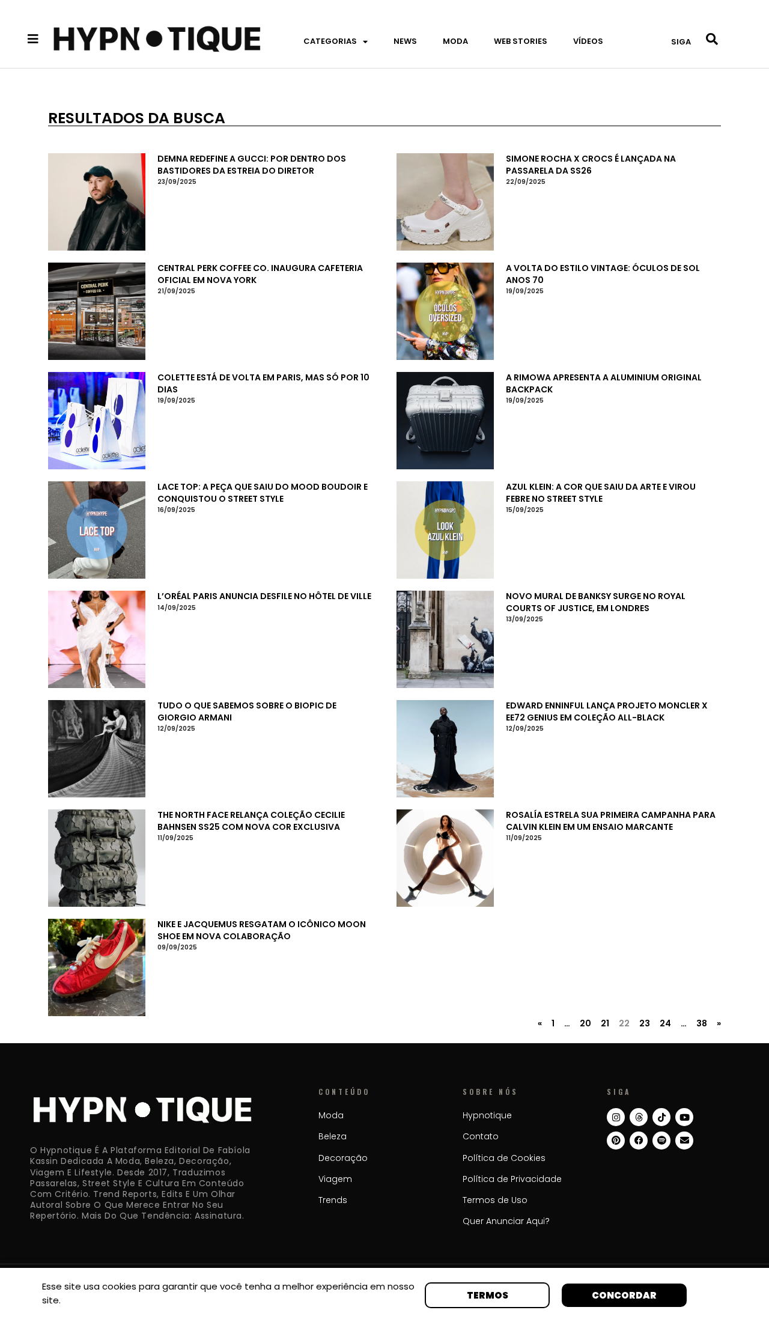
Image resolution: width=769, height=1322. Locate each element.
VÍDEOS (588, 41)
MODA (455, 41)
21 (605, 1023)
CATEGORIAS (330, 41)
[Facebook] (639, 1141)
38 (701, 1023)
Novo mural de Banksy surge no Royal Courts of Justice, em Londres (595, 602)
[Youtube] (684, 1117)
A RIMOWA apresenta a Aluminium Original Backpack (604, 383)
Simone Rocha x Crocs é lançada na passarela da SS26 (591, 165)
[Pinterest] (616, 1141)
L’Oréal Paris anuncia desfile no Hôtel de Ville (264, 596)
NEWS (405, 41)
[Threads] (639, 1117)
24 (665, 1023)
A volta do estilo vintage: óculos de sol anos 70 (603, 274)
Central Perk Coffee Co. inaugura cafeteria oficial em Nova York (260, 274)
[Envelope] (684, 1141)
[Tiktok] (661, 1117)
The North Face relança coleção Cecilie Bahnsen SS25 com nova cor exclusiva (251, 821)
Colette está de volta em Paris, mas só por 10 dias (263, 383)
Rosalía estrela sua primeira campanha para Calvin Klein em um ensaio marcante (611, 821)
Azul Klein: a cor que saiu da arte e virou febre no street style (601, 493)
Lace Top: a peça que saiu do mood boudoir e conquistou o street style (262, 493)
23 (644, 1023)
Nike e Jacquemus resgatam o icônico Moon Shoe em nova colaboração (261, 930)
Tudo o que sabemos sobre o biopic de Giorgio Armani (246, 711)
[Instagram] (616, 1117)
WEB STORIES (520, 41)
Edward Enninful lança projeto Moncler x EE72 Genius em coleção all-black (607, 711)
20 (585, 1023)
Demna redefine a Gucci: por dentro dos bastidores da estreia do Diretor (251, 165)
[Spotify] (661, 1141)
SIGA (681, 41)
